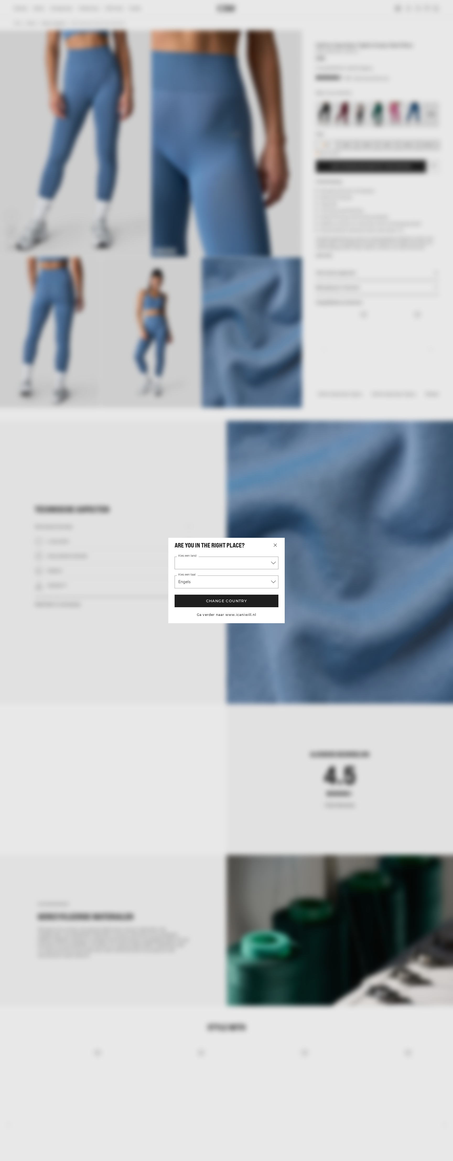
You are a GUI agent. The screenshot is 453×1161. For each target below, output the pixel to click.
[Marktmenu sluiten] (275, 545)
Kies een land (187, 555)
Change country (226, 601)
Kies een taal (187, 574)
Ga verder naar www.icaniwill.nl (226, 615)
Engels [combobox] (184, 581)
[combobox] (226, 563)
